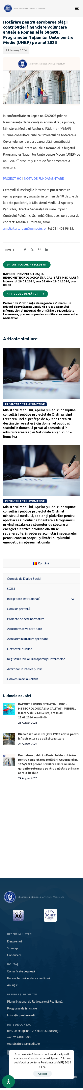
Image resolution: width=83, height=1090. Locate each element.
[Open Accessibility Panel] (8, 1081)
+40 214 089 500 (19, 1037)
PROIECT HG (12, 178)
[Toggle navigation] (60, 8)
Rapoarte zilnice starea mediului (28, 978)
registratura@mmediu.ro (23, 1043)
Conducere (14, 955)
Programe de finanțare (22, 1008)
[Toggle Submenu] (73, 599)
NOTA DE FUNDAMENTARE (44, 178)
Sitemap (12, 948)
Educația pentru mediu (21, 1015)
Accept (42, 1073)
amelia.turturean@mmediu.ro (24, 228)
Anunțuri (12, 985)
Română (43, 563)
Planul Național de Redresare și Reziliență (34, 1001)
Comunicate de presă (21, 971)
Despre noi (14, 941)
